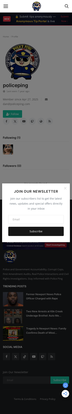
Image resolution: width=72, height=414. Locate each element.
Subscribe (36, 231)
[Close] (65, 188)
